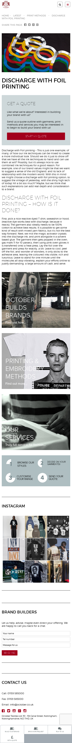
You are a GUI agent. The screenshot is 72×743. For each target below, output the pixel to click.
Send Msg (9, 652)
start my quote (36, 136)
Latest (17, 15)
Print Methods (36, 15)
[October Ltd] (19, 4)
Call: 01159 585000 (13, 693)
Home (5, 15)
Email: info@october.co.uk (17, 704)
